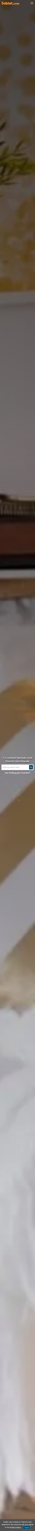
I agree (26, 1528)
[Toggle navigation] (31, 3)
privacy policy (15, 1527)
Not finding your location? (17, 773)
